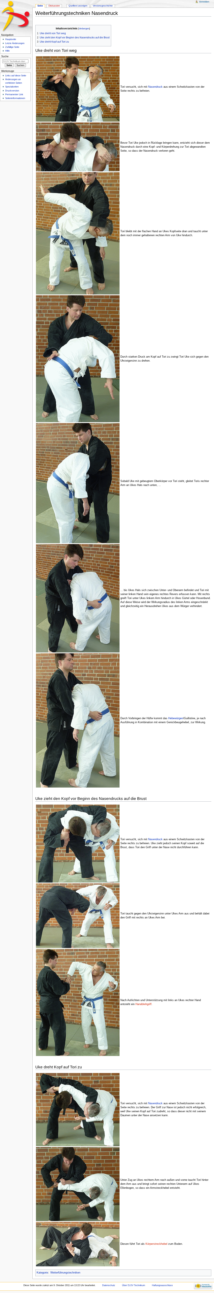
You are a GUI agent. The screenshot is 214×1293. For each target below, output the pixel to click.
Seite (40, 5)
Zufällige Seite (12, 47)
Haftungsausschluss (162, 1285)
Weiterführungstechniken (65, 1272)
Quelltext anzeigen (78, 5)
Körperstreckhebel (156, 1243)
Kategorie (42, 1272)
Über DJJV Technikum (133, 1285)
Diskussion (54, 5)
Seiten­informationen (15, 98)
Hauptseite (10, 39)
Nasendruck (155, 86)
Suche (5, 56)
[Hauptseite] (16, 16)
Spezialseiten (12, 86)
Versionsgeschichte (103, 5)
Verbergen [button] (84, 28)
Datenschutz (108, 1285)
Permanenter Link (14, 94)
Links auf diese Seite (15, 75)
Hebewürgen (175, 718)
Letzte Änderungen (14, 43)
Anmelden (204, 1)
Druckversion (12, 90)
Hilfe (7, 50)
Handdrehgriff (143, 1004)
